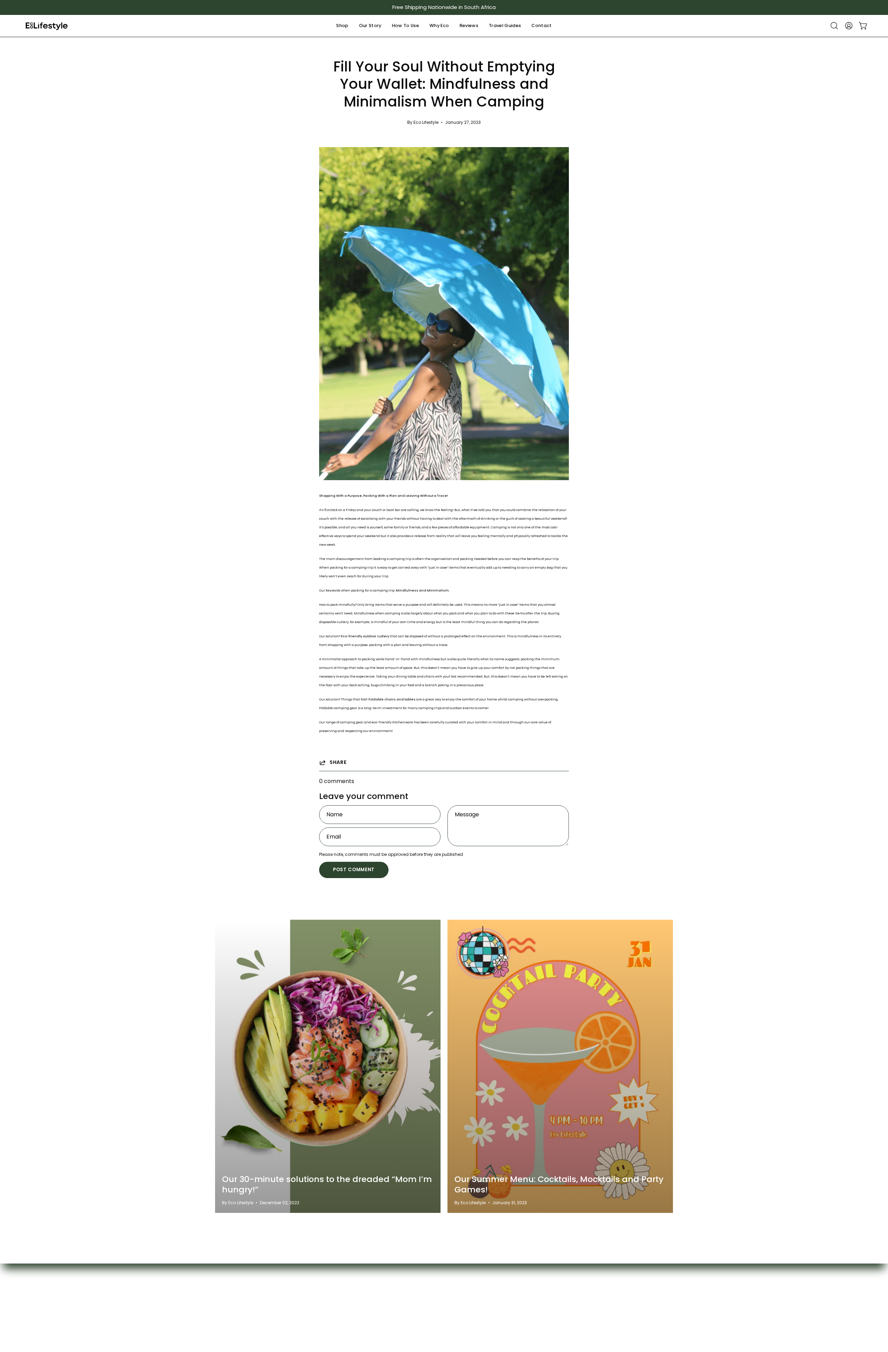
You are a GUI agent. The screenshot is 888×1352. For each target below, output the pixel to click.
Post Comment (354, 869)
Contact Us (372, 1290)
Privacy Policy (517, 1279)
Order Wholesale (450, 1313)
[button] (342, 26)
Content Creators (381, 1302)
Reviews (226, 1313)
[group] (444, 7)
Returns (296, 1313)
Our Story (440, 1279)
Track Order (302, 1302)
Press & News (445, 1302)
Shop (222, 1279)
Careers (438, 1290)
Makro (577, 1302)
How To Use (231, 1290)
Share (338, 762)
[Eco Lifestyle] (47, 26)
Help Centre (373, 1279)
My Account (302, 1279)
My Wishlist (301, 1290)
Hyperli (578, 1313)
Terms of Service (521, 1290)
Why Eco (227, 1302)
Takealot (581, 1290)
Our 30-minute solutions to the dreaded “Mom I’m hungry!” (327, 1184)
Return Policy (516, 1302)
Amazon (580, 1279)
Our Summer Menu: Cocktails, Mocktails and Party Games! (559, 1184)
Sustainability (374, 1313)
